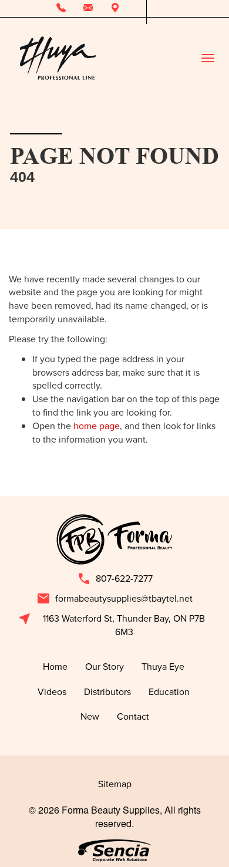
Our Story (104, 666)
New (89, 716)
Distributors (107, 691)
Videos (52, 691)
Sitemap (115, 783)
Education (170, 691)
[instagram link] (173, 8)
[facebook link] (155, 8)
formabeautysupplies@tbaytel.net (114, 599)
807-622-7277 (115, 579)
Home (55, 666)
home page (96, 425)
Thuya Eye (164, 666)
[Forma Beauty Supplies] (57, 58)
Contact (133, 716)
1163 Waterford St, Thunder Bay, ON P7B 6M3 (111, 625)
